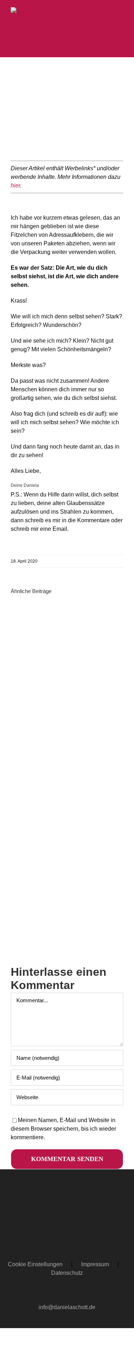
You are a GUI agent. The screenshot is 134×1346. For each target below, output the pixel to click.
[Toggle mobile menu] (120, 11)
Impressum (95, 1264)
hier (15, 185)
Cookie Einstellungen (35, 1264)
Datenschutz (67, 1273)
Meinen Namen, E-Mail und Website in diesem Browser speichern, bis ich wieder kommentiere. (63, 1128)
